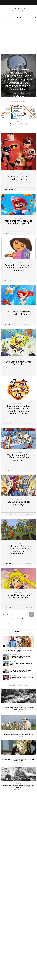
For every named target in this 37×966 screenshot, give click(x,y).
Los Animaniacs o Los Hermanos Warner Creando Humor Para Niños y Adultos (18, 410)
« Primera (5, 614)
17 (32, 423)
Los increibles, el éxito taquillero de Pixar (18, 177)
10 (17, 618)
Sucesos (18, 64)
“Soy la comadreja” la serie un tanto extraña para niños (18, 457)
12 (32, 280)
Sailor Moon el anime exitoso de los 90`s (18, 596)
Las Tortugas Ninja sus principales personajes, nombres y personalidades (19, 550)
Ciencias (18, 121)
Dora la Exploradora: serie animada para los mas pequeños (18, 267)
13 (32, 374)
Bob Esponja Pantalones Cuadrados (18, 363)
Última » (10, 623)
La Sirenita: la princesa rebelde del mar (18, 313)
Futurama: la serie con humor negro (18, 503)
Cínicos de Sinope (19, 8)
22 (32, 514)
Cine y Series (18, 173)
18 (32, 324)
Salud (18, 731)
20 (22, 618)
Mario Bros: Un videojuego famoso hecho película (18, 222)
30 (27, 618)
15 (32, 189)
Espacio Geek (18, 218)
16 (32, 233)
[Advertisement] (18, 34)
